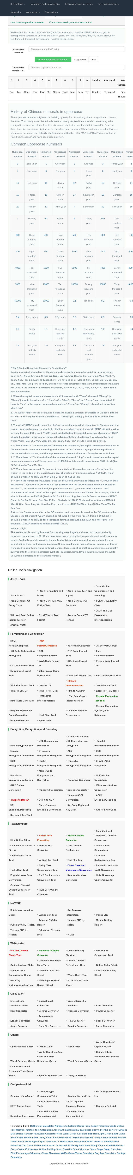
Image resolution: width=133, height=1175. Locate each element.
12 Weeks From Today (68, 1141)
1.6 (46, 345)
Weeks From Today (87, 1126)
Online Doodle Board (22, 1046)
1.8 (102, 345)
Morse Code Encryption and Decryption (45, 775)
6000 (74, 268)
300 (18, 235)
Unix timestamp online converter (27, 22)
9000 (17, 284)
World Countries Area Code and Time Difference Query (49, 1056)
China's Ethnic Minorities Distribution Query (106, 1056)
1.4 (131, 329)
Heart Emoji (91, 1145)
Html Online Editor (20, 840)
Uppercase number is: (18, 69)
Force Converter (105, 1026)
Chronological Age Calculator (39, 1141)
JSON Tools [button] (17, 4)
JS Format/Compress (79, 645)
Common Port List (106, 1106)
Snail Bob (87, 1133)
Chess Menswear (50, 1153)
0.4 (17, 317)
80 (46, 218)
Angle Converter (19, 1026)
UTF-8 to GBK (46, 799)
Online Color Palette (107, 965)
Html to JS (45, 685)
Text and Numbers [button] (107, 4)
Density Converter (77, 1026)
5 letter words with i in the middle (51, 1145)
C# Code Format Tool (22, 665)
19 (131, 194)
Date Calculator (81, 1149)
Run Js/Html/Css (19, 720)
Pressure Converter (78, 1011)
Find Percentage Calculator (26, 1153)
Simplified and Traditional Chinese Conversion (105, 835)
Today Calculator (84, 1153)
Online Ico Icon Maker (22, 965)
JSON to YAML (18, 625)
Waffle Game (68, 1153)
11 (46, 183)
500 (74, 235)
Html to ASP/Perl (76, 690)
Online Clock (46, 1046)
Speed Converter (105, 1020)
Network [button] (15, 12)
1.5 (17, 345)
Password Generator (78, 780)
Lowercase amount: (18, 51)
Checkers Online (37, 1149)
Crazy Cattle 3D (19, 1149)
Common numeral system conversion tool (70, 22)
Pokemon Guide (107, 1126)
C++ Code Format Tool (79, 675)
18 (103, 194)
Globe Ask (75, 1133)
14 (131, 183)
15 (17, 194)
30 (46, 206)
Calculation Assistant (52, 1129)
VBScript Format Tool (22, 685)
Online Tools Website (77, 1163)
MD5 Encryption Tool (22, 745)
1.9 (131, 345)
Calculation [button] (50, 12)
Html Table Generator (22, 700)
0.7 (102, 317)
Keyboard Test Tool (21, 815)
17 (74, 194)
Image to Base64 (19, 799)
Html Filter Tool (47, 715)
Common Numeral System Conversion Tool (19, 890)
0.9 (17, 329)
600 (103, 235)
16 (46, 194)
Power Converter (105, 1011)
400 (46, 235)
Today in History (76, 1075)
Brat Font (86, 1141)
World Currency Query (22, 1061)
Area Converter (104, 1005)
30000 (103, 284)
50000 (17, 300)
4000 (17, 268)
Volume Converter (49, 1011)
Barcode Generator (77, 790)
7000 (102, 268)
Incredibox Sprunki (82, 1137)
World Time (73, 1046)
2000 (102, 251)
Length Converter (20, 1020)
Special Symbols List (50, 1075)
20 (17, 206)
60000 (46, 300)
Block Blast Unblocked (58, 1137)
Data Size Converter (50, 1026)
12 (74, 183)
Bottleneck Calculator (42, 1126)
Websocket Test (48, 915)
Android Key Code (106, 809)
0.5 (46, 317)
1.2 (74, 329)
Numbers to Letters (65, 1126)
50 (103, 206)
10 (17, 183)
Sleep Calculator (113, 1149)
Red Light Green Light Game (109, 1133)
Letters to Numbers (103, 1141)
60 (131, 206)
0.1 (74, 300)
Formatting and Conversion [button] (44, 4)
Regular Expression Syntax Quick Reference (106, 710)
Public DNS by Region (22, 924)
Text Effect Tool (19, 870)
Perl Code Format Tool (108, 675)
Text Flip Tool (75, 860)
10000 (46, 284)
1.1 (46, 329)
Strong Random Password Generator (36, 1133)
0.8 (131, 317)
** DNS (70, 934)
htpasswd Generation (51, 790)
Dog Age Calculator (105, 1153)
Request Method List (79, 1096)
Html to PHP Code (49, 690)
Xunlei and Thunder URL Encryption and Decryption (77, 741)
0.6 (74, 317)
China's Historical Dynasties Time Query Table (21, 1071)
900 (46, 251)
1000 (74, 251)
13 (103, 183)
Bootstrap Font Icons (22, 1116)
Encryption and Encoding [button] (78, 4)
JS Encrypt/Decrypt (106, 645)
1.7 (74, 345)
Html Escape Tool (106, 685)
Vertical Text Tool (48, 860)
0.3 (131, 300)
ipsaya (95, 1129)
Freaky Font (77, 1145)
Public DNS (102, 915)
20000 (74, 284)
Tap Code (27, 1145)
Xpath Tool (45, 720)
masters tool (33, 1129)
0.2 (102, 300)
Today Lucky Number (105, 1137)
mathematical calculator (78, 1129)
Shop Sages (96, 1149)
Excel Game (17, 1137)
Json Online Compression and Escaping (104, 591)
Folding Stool (54, 1149)
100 (103, 218)
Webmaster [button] (32, 12)
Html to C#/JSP (18, 690)
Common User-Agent (21, 1096)
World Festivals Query (79, 1061)
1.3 (102, 329)
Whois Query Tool (77, 975)
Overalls (67, 1149)
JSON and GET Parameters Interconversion (103, 615)
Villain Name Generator (110, 1145)
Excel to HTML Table (107, 690)
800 (18, 251)
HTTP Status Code (20, 1106)
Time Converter (75, 1020)
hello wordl (63, 1133)
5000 (46, 268)
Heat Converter (18, 1011)
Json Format (17, 595)
